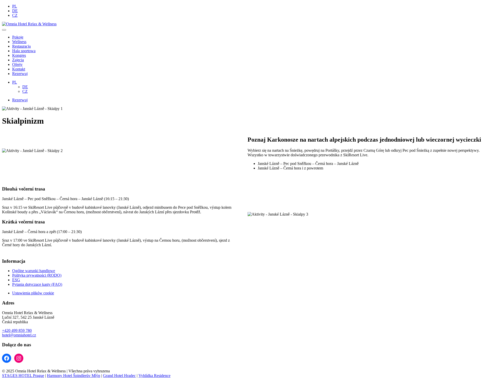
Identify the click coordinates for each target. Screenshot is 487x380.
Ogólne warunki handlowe (33, 271)
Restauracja (21, 46)
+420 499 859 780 (17, 330)
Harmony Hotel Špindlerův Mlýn (73, 375)
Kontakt (18, 69)
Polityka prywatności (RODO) (36, 275)
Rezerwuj (20, 73)
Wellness (19, 42)
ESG (16, 280)
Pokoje (17, 37)
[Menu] (4, 30)
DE (15, 11)
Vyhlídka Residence (154, 375)
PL (14, 6)
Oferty (17, 64)
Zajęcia (18, 60)
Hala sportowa (24, 51)
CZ (15, 15)
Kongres (19, 55)
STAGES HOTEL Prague (23, 375)
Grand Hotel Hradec (119, 375)
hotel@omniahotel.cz (19, 335)
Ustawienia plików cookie (33, 293)
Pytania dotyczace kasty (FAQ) (37, 284)
